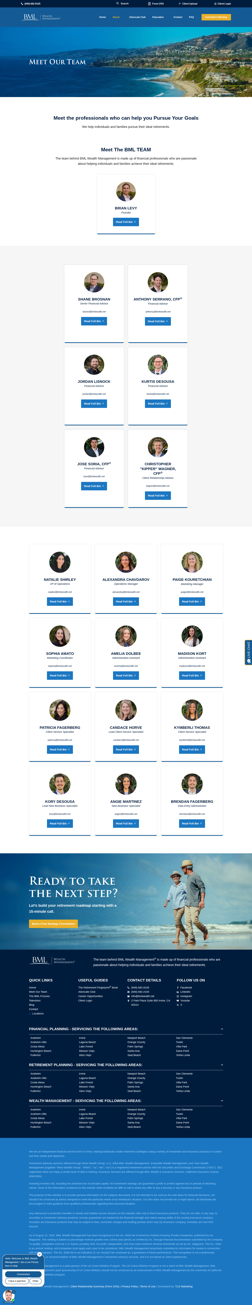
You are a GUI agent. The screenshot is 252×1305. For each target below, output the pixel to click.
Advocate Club (137, 17)
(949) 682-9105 (32, 3)
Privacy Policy (129, 1286)
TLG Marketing (183, 1286)
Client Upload (189, 3)
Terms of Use (147, 1286)
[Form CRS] (149, 3)
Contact (178, 17)
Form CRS (158, 3)
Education (158, 17)
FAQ (191, 17)
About (116, 17)
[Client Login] (215, 4)
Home (102, 17)
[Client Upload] (179, 3)
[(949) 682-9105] (22, 4)
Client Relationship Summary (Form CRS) (95, 1286)
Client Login (224, 3)
